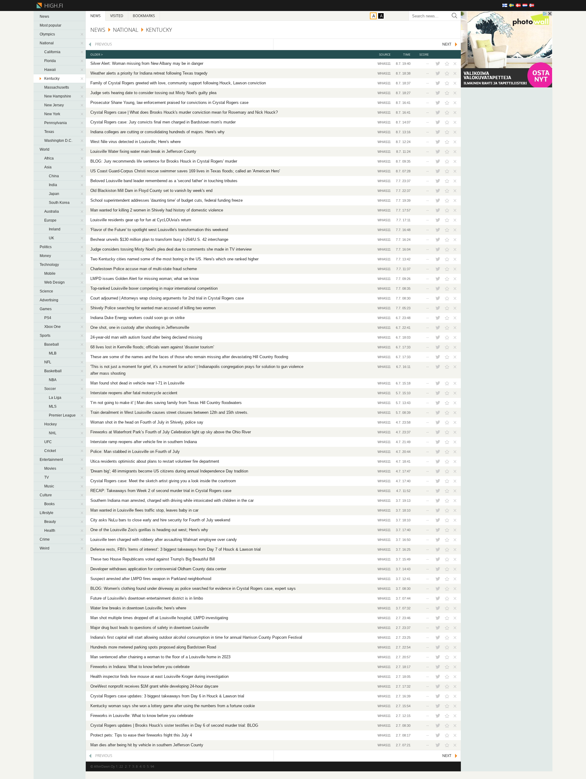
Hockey (50, 424)
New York (52, 114)
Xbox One (52, 327)
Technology (49, 265)
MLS (52, 406)
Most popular (50, 25)
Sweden (511, 5)
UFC (48, 442)
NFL (47, 362)
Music (49, 486)
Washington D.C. (58, 140)
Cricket (50, 451)
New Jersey (54, 105)
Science (46, 291)
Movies (50, 468)
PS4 (47, 318)
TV (46, 477)
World (44, 149)
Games (46, 309)
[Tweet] (437, 63)
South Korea (59, 202)
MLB (52, 353)
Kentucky (52, 78)
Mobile (50, 273)
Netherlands (525, 5)
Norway (531, 5)
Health (49, 530)
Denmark (518, 5)
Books (49, 504)
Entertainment (51, 459)
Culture (46, 495)
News (44, 16)
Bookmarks (144, 15)
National (47, 43)
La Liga (55, 397)
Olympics (47, 34)
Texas (49, 132)
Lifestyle (46, 513)
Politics (46, 247)
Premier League (62, 415)
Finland (504, 5)
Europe (50, 220)
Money (45, 256)
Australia (51, 211)
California (52, 52)
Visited (116, 15)
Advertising (49, 300)
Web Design (54, 282)
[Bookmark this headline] (447, 63)
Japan (54, 194)
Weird (44, 548)
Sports (45, 335)
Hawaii (50, 70)
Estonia (545, 5)
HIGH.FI (52, 5)
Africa (49, 158)
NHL (52, 433)
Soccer (50, 389)
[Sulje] (454, 63)
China (54, 176)
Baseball (51, 344)
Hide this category (82, 34)
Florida (50, 61)
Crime (45, 539)
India (53, 185)
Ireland (54, 229)
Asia (48, 167)
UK (51, 238)
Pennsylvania (55, 123)
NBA (52, 380)
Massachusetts (56, 87)
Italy (538, 5)
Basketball (53, 371)
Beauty (50, 522)
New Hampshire (57, 96)
